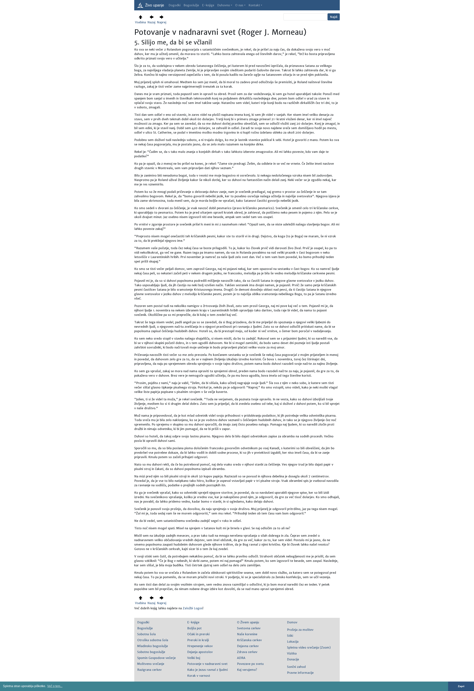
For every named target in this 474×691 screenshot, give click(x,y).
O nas (239, 5)
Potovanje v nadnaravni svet (207, 664)
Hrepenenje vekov (200, 646)
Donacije (293, 659)
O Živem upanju (248, 622)
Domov (292, 622)
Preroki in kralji (198, 640)
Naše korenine (247, 634)
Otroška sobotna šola (152, 640)
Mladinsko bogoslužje (152, 646)
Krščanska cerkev (249, 640)
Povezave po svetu (250, 664)
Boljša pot (194, 628)
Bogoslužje (191, 5)
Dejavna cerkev (248, 646)
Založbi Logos (193, 608)
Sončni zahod (296, 667)
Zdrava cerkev (247, 652)
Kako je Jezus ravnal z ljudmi (207, 670)
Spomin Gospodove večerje (156, 658)
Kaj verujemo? (247, 670)
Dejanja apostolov (200, 652)
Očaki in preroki (198, 634)
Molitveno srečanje (150, 664)
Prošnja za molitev (300, 630)
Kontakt (254, 5)
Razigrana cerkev (149, 670)
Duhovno (223, 5)
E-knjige (208, 5)
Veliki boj (193, 658)
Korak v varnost (198, 675)
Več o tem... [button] (54, 686)
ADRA (241, 658)
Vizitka (292, 653)
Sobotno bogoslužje (151, 652)
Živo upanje (154, 5)
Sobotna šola (146, 634)
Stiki (290, 635)
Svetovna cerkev (249, 628)
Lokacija (292, 641)
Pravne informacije (300, 673)
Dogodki (174, 5)
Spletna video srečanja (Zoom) (309, 647)
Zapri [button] (461, 686)
